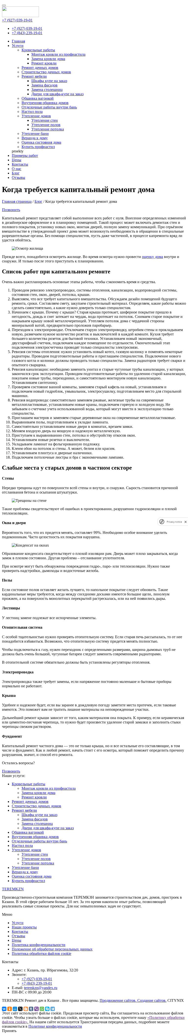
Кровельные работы (38, 50)
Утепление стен (44, 120)
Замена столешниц (47, 89)
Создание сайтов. (151, 1000)
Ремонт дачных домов (40, 67)
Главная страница (17, 201)
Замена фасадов (44, 85)
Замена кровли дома (48, 59)
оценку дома (152, 257)
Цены (16, 160)
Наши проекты (24, 927)
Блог (16, 173)
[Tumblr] (31, 1009)
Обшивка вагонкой (38, 98)
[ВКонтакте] (4, 1009)
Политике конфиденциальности (55, 1026)
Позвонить (11, 210)
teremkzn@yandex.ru (40, 988)
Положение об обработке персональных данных (52, 949)
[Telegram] (52, 1009)
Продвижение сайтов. (118, 1000)
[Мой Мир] (15, 1009)
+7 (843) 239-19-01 (27, 33)
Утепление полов (45, 125)
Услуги (18, 45)
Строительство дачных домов (46, 72)
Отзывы (18, 177)
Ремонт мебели (34, 76)
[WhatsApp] (42, 1009)
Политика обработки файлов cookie (41, 953)
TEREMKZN (13, 889)
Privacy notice (174, 521)
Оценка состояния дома (41, 142)
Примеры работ (25, 155)
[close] (186, 522)
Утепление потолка (47, 129)
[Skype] (47, 1009)
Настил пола (32, 111)
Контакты (20, 164)
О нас (16, 169)
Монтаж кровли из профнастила (58, 54)
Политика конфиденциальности (38, 945)
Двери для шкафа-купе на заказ (57, 94)
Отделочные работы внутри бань (49, 107)
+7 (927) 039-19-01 (17, 20)
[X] (20, 1009)
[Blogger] (26, 1009)
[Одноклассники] (9, 1009)
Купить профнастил (38, 147)
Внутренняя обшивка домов (45, 103)
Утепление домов (36, 116)
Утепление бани (35, 133)
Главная (18, 41)
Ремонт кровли (44, 63)
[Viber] (36, 1009)
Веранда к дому (35, 138)
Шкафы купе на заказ (49, 81)
